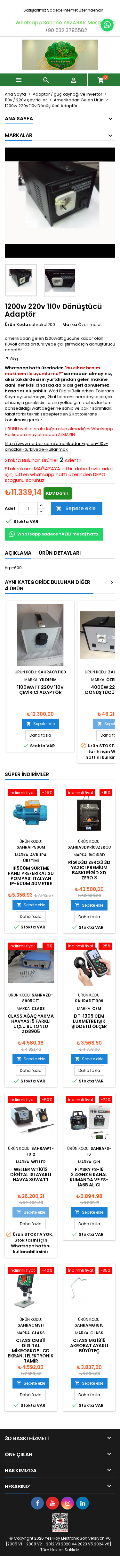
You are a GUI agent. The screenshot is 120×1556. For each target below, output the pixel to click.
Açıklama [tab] (18, 553)
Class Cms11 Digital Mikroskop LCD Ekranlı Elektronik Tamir (30, 1350)
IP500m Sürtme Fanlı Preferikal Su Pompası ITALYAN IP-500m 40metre (31, 876)
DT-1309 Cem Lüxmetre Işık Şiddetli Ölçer (89, 1021)
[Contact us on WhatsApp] (107, 25)
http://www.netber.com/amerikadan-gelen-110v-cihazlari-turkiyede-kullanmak (56, 446)
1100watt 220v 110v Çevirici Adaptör (40, 690)
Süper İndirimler (27, 774)
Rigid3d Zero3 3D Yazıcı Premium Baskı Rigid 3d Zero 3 (89, 870)
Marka (69, 325)
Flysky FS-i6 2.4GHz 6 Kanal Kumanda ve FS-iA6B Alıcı (89, 1177)
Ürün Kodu (16, 325)
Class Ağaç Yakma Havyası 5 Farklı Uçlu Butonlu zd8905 (31, 1024)
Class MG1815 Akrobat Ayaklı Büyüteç (89, 1345)
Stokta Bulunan (23, 460)
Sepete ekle (76, 508)
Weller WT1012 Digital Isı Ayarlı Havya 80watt (30, 1174)
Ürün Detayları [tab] (60, 553)
